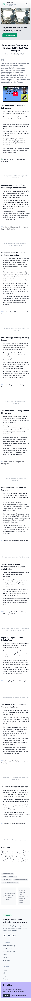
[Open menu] (26, 4)
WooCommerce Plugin (10, 952)
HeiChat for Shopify (9, 946)
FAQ (4, 973)
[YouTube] (9, 935)
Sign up (6, 995)
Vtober (5, 955)
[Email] (14, 935)
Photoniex (6, 958)
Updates (5, 979)
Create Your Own (9, 35)
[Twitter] (4, 935)
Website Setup (7, 949)
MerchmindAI (7, 961)
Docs (4, 976)
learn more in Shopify (19, 995)
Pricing (5, 970)
